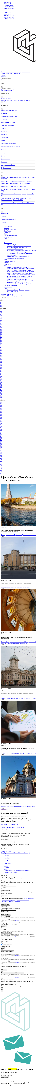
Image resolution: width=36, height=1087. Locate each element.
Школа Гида (7, 863)
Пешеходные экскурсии (7, 535)
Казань (10, 100)
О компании (4, 213)
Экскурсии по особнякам (8, 165)
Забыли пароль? (5, 946)
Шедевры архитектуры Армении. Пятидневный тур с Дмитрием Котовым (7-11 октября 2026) (16, 199)
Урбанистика (4, 119)
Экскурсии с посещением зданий (10, 146)
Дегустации (4, 162)
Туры (5, 234)
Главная (6, 855)
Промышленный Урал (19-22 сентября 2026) (13, 186)
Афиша (6, 857)
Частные (6, 867)
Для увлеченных (5, 159)
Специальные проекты (7, 125)
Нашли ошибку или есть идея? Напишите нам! (17, 870)
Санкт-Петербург (6, 99)
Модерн (29, 698)
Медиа (6, 866)
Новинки (6, 228)
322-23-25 (6, 295)
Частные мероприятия (10, 235)
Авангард (3, 128)
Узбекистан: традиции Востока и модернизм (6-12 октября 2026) (19, 278)
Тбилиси (16, 100)
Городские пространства (8, 122)
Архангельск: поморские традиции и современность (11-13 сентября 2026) (18, 267)
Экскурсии (7, 858)
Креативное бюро (9, 5)
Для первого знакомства (7, 156)
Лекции (6, 860)
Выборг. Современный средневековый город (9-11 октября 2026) (19, 283)
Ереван (21, 100)
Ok (2, 987)
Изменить (3, 926)
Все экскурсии (8, 226)
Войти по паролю (5, 914)
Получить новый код (6, 932)
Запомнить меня (7, 944)
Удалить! (3, 906)
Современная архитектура (8, 143)
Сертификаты (8, 237)
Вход (2, 948)
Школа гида (7, 2)
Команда (3, 216)
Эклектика (4, 134)
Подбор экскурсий (6, 168)
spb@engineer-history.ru (18, 827)
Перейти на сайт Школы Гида (9, 824)
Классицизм (4, 137)
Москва (4, 98)
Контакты (3, 222)
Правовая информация (10, 872)
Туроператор (7, 3)
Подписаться (4, 1077)
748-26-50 (6, 827)
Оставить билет (5, 904)
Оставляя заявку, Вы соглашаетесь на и (18, 900)
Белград (27, 100)
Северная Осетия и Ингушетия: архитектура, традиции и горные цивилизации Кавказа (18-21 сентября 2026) (17, 182)
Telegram (17, 920)
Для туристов (4, 698)
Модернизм (4, 131)
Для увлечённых (24, 587)
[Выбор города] (13, 90)
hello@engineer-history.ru (18, 295)
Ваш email (4, 1075)
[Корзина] (4, 102)
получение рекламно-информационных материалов (15, 900)
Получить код (4, 911)
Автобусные (4, 152)
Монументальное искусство (9, 116)
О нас (5, 238)
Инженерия (4, 113)
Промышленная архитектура (9, 110)
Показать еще (4, 809)
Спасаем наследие (9, 8)
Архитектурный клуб (10, 229)
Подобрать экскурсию (7, 294)
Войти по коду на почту (7, 951)
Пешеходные (4, 149)
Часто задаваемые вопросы (8, 219)
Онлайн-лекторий (9, 6)
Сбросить (3, 969)
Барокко (3, 140)
